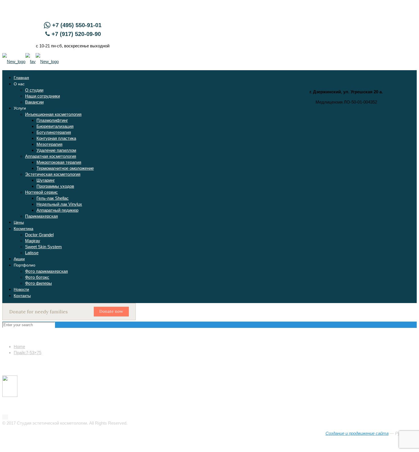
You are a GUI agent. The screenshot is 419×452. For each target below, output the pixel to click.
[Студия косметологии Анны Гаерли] (30, 61)
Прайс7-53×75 (27, 352)
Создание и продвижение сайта (357, 433)
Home (19, 346)
